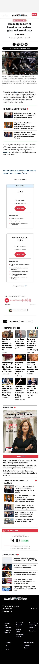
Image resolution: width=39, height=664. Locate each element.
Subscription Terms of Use (20, 625)
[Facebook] (31, 609)
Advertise (32, 627)
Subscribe (21, 456)
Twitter (26, 648)
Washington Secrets (19, 20)
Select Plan (20, 208)
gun (16, 92)
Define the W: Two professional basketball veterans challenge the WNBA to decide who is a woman (20, 473)
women (5, 152)
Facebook (27, 645)
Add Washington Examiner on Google (21, 48)
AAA (29, 548)
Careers (8, 646)
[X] (34, 609)
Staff (7, 649)
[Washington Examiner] (19, 15)
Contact (8, 642)
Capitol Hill (13, 321)
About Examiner (29, 642)
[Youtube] (36, 609)
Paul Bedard (20, 34)
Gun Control (26, 321)
